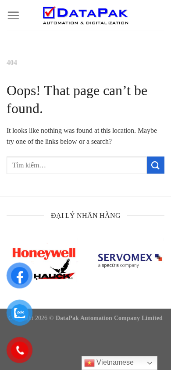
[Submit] (155, 165)
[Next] (163, 269)
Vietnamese (114, 362)
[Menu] (13, 15)
